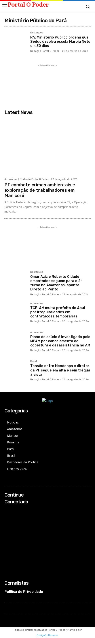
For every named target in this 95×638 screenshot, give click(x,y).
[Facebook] (7, 510)
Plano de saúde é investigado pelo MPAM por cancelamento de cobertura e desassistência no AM (60, 341)
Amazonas (10, 179)
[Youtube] (7, 528)
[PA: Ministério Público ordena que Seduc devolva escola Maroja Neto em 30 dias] (15, 42)
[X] (7, 522)
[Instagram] (7, 516)
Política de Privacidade (23, 591)
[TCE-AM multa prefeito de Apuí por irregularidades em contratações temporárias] (15, 313)
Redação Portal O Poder (44, 51)
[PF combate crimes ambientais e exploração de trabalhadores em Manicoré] (47, 146)
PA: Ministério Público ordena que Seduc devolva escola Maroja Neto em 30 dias (60, 41)
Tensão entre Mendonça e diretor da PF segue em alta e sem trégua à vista (60, 370)
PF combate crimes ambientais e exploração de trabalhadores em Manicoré (39, 190)
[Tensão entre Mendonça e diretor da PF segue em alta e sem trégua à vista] (15, 371)
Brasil (33, 361)
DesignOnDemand (48, 635)
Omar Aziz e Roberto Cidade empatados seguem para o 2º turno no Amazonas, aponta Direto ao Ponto (56, 283)
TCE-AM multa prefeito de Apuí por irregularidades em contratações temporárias (57, 312)
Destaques (36, 32)
